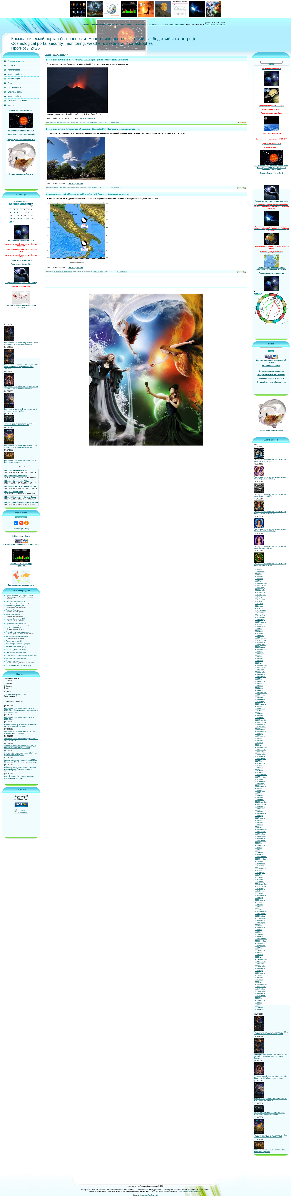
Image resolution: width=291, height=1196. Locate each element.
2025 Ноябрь (260, 989)
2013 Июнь (259, 658)
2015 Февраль (260, 704)
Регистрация (210, 24)
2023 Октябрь (260, 941)
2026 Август (259, 1009)
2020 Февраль (260, 841)
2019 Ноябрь (260, 834)
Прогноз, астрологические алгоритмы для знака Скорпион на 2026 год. (270, 530)
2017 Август (259, 772)
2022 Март (259, 898)
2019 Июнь (259, 822)
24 (14, 218)
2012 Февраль (260, 622)
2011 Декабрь (260, 617)
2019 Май (258, 820)
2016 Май (258, 738)
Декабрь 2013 (21, 201)
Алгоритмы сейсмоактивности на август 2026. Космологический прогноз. (19, 424)
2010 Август (259, 581)
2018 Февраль (260, 786)
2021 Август (259, 882)
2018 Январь (260, 784)
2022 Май (258, 902)
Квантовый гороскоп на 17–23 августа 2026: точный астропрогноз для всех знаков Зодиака (21, 366)
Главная (48, 55)
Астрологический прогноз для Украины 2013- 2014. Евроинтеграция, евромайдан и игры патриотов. (21, 710)
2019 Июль (259, 825)
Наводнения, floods (13, 606)
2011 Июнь (259, 604)
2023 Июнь (259, 932)
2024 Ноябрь (260, 964)
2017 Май (258, 765)
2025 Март (259, 971)
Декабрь (61, 55)
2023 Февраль (260, 923)
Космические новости (14, 658)
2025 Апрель (260, 973)
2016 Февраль (260, 731)
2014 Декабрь (260, 699)
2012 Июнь (259, 631)
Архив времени (12, 661)
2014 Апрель (260, 681)
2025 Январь (260, 968)
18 (18, 215)
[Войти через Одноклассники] (26, 523)
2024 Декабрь (260, 966)
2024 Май (258, 952)
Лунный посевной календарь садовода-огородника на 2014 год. (19, 777)
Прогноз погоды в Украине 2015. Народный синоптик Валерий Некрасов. (20, 725)
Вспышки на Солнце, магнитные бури (20, 655)
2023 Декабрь (260, 945)
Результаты (8, 694)
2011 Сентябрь (260, 610)
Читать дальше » (87, 118)
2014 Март (259, 679)
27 (25, 218)
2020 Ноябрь (260, 861)
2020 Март (259, 843)
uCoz (157, 1195)
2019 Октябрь (260, 832)
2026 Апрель (260, 1000)
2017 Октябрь (260, 777)
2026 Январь (260, 993)
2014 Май (258, 683)
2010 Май (258, 574)
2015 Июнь (259, 713)
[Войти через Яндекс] (21, 523)
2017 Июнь (259, 768)
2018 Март (259, 788)
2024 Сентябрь (261, 959)
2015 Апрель (260, 708)
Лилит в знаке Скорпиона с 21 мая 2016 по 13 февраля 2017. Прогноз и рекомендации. (21, 761)
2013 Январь (260, 647)
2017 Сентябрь (261, 775)
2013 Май (258, 656)
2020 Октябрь (260, 859)
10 (14, 212)
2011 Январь (260, 592)
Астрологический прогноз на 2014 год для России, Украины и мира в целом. (20, 747)
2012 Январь (260, 620)
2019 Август (259, 827)
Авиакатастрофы (12, 641)
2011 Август (259, 608)
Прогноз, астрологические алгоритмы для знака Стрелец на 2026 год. (270, 512)
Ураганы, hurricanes (13, 619)
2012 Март (259, 624)
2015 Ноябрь (260, 724)
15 (32, 212)
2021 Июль (259, 879)
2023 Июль (259, 934)
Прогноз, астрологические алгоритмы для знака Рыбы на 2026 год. (270, 460)
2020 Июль (259, 852)
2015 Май (258, 711)
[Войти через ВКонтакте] (16, 523)
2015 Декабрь (260, 727)
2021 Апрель (260, 873)
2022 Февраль (260, 895)
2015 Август (259, 718)
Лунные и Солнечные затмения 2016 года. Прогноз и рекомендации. (20, 754)
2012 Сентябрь (261, 638)
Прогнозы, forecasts (13, 649)
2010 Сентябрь (261, 583)
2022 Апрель (260, 900)
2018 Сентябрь (261, 802)
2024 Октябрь (260, 961)
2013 (55, 55)
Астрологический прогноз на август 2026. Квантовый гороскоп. (20, 461)
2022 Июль (259, 907)
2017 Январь (260, 756)
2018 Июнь (259, 795)
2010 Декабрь (260, 590)
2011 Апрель (260, 599)
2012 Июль (259, 633)
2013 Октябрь (260, 667)
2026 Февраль (260, 996)
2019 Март (259, 816)
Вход (218, 24)
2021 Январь (260, 866)
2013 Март (259, 651)
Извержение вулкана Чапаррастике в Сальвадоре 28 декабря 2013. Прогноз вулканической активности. (93, 129)
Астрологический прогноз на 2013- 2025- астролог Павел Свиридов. (19, 732)
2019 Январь (260, 811)
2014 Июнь (259, 686)
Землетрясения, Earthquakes (17, 595)
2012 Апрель (260, 626)
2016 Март (259, 734)
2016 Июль (259, 743)
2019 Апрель (260, 818)
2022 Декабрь (260, 918)
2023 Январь (260, 920)
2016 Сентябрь (261, 747)
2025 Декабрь (260, 991)
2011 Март (259, 597)
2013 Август (259, 663)
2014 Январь (260, 674)
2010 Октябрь (260, 585)
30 (11, 221)
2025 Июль (259, 980)
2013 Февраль (260, 649)
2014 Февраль (260, 677)
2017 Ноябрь (260, 779)
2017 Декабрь (260, 781)
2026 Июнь (259, 1005)
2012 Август (259, 636)
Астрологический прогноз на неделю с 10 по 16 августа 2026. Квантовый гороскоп (21, 387)
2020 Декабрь (260, 863)
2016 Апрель (260, 736)
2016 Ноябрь (260, 752)
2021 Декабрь (260, 891)
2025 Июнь (259, 977)
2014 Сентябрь (261, 693)
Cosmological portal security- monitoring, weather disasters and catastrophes (82, 43)
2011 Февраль (260, 594)
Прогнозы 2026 (25, 48)
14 (28, 212)
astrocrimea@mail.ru (190, 1191)
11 (18, 212)
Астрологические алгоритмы (17, 665)
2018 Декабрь (260, 809)
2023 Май (258, 930)
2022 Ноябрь (260, 916)
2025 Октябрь (260, 987)
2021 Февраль (260, 868)
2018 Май (258, 793)
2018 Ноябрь (260, 806)
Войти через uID (21, 517)
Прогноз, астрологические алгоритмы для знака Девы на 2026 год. (270, 564)
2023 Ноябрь (260, 943)
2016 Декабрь (260, 754)
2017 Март (259, 761)
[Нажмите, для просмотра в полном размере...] (77, 112)
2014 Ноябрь (260, 697)
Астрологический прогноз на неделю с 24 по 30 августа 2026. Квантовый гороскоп (21, 343)
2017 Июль (259, 770)
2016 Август (259, 745)
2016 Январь (260, 729)
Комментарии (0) (116, 122)
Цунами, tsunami (12, 628)
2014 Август (259, 690)
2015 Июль (259, 715)
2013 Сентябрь (261, 665)
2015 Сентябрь (261, 720)
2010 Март (259, 569)
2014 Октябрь (260, 695)
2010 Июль (259, 579)
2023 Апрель (260, 927)
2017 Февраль (260, 759)
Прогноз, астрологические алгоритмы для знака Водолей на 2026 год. (270, 478)
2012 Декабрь (260, 645)
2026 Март (259, 998)
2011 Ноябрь (260, 615)
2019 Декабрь (260, 836)
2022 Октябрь (260, 914)
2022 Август (259, 909)
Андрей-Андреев (92, 122)
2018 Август (259, 800)
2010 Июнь (259, 576)
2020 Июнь (259, 850)
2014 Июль (259, 688)
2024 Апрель (260, 950)
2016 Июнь (259, 740)
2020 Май (258, 847)
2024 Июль (259, 955)
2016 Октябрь (260, 749)
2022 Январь (260, 893)
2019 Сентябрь (261, 829)
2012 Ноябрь (260, 642)
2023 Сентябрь (261, 939)
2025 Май (258, 975)
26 (21, 218)
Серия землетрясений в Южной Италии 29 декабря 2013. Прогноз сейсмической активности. (87, 194)
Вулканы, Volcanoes (13, 601)
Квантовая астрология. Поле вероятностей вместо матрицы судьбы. (20, 410)
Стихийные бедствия (14, 652)
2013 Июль (259, 661)
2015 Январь (260, 702)
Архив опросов (20, 694)
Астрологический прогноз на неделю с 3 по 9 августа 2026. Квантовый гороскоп (20, 446)
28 (28, 218)
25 (18, 218)
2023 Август (259, 936)
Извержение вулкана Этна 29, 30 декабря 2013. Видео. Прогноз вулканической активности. (87, 60)
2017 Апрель (260, 763)
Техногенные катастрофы (16, 636)
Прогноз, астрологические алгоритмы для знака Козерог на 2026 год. (270, 495)
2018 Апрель (260, 791)
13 (25, 212)
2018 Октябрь (260, 804)
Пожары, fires (11, 610)
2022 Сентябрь (261, 911)
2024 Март (259, 948)
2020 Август (259, 854)
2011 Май (258, 601)
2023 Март (259, 925)
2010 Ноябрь (260, 588)
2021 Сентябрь (261, 884)
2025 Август (259, 982)
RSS (223, 24)
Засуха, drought (12, 614)
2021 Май (258, 875)
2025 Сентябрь (261, 984)
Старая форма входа (21, 529)
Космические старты (14, 647)
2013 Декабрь (260, 672)
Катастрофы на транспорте (16, 644)
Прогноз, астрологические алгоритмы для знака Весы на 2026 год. (270, 547)
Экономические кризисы (15, 623)
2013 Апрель (260, 654)
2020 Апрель (260, 845)
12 (21, 212)
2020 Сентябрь (261, 857)
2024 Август (259, 957)
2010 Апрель (260, 572)
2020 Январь (260, 838)
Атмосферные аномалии (15, 632)
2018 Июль (259, 797)
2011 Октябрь (260, 613)
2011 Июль (259, 606)
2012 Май (258, 629)
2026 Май (258, 1002)
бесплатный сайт (146, 1195)
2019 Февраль (260, 813)
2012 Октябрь (260, 640)
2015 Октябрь (260, 722)
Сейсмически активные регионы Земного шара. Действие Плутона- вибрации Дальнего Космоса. (20, 769)
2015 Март (259, 706)
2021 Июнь (259, 877)
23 (11, 218)
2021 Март (259, 870)
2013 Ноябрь (260, 670)
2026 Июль (259, 1007)
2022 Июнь (259, 904)
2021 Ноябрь (260, 889)
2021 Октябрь (260, 886)
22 (32, 215)
